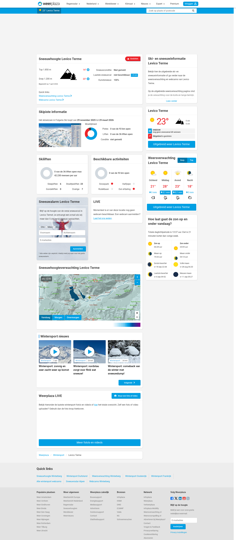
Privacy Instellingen (178, 532)
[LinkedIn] (180, 499)
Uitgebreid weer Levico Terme (171, 144)
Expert (159, 3)
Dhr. (43, 227)
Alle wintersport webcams (49, 481)
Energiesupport (96, 501)
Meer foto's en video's (89, 442)
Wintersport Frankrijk (161, 476)
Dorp (182, 160)
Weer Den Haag (43, 512)
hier (96, 404)
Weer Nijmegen (43, 519)
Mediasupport (96, 505)
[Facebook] (171, 499)
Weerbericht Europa (71, 497)
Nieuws (145, 3)
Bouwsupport (96, 497)
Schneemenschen (124, 519)
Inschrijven (178, 526)
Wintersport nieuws (54, 336)
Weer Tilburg (42, 527)
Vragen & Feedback (152, 527)
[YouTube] (184, 499)
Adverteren (94, 508)
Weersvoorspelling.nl (152, 516)
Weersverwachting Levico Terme (54, 96)
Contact (93, 516)
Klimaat (129, 3)
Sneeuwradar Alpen (75, 481)
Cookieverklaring (151, 534)
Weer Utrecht (42, 530)
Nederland (92, 3)
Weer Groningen (43, 516)
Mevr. (50, 227)
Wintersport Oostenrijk (136, 476)
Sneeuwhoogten (70, 508)
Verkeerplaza (149, 505)
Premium (174, 3)
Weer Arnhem (42, 501)
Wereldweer (111, 3)
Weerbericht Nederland (73, 501)
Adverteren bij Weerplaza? (155, 519)
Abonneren (148, 538)
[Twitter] (176, 499)
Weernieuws (68, 516)
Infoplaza (121, 497)
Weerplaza (148, 501)
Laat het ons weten (102, 218)
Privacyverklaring (151, 530)
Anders (59, 227)
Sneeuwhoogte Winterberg (49, 476)
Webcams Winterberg (99, 481)
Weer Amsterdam (44, 497)
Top (191, 160)
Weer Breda (41, 508)
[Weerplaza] (49, 4)
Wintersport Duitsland (77, 476)
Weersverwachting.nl (152, 512)
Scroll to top (231, 535)
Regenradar (72, 3)
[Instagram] (187, 499)
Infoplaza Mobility (151, 508)
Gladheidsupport (97, 519)
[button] (89, 297)
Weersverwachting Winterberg (106, 476)
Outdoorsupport (97, 512)
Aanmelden (78, 249)
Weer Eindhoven (43, 505)
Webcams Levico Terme (50, 100)
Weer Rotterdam (43, 523)
